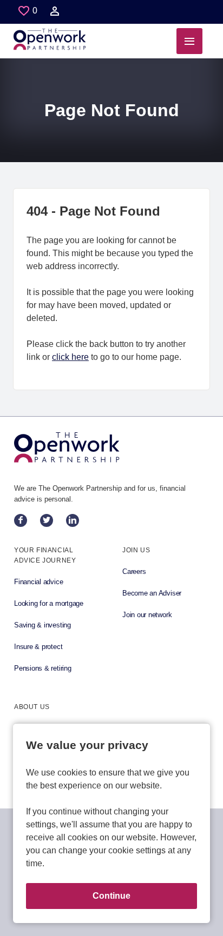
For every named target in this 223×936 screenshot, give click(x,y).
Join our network (147, 615)
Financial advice (38, 582)
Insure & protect (38, 647)
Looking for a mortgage (48, 603)
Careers (134, 571)
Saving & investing (42, 625)
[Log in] (54, 13)
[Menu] (189, 41)
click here (70, 357)
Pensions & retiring (42, 668)
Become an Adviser (151, 593)
